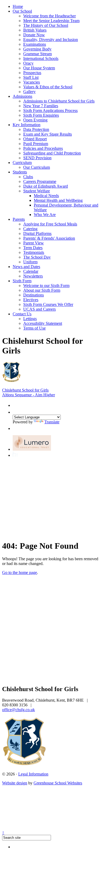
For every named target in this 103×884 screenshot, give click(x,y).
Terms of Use (34, 328)
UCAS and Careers (39, 309)
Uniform (30, 262)
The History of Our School (45, 25)
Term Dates (33, 247)
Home (18, 6)
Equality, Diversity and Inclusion (50, 39)
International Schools (40, 58)
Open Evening (35, 120)
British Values (34, 30)
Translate (51, 422)
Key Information (26, 124)
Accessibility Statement (42, 323)
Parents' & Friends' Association (49, 238)
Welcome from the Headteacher (49, 16)
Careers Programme (39, 181)
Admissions (22, 96)
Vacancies (31, 82)
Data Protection (36, 129)
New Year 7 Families (40, 106)
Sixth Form (22, 281)
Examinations (34, 44)
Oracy (28, 63)
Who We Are (45, 214)
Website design (14, 783)
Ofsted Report (35, 139)
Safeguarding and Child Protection (52, 153)
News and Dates (26, 266)
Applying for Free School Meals (50, 224)
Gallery (29, 91)
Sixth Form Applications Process (50, 110)
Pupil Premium (35, 143)
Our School (22, 11)
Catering (30, 229)
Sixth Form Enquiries (41, 115)
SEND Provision (37, 158)
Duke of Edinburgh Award (45, 186)
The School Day (37, 257)
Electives (30, 299)
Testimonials (33, 252)
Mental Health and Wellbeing (58, 200)
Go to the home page (19, 572)
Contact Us (22, 314)
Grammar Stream (37, 54)
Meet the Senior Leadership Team (51, 20)
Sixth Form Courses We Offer (48, 304)
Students (20, 172)
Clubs (28, 176)
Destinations (33, 295)
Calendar (30, 271)
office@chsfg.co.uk (18, 709)
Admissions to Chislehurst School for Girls (59, 101)
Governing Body (37, 49)
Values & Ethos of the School (47, 87)
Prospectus (32, 72)
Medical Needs (46, 195)
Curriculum (22, 162)
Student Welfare (36, 191)
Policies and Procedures (43, 148)
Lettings (30, 318)
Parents (19, 219)
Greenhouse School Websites (58, 783)
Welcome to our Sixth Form (46, 285)
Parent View (33, 243)
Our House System (39, 68)
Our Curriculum (36, 167)
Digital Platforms (37, 233)
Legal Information (33, 774)
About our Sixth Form (41, 290)
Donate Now (34, 35)
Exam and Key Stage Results (47, 134)
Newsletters (33, 276)
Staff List (31, 77)
